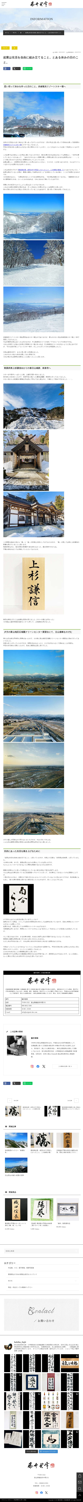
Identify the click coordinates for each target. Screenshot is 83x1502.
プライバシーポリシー (7, 1499)
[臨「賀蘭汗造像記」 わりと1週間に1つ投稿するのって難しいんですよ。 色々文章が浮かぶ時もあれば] (70, 1382)
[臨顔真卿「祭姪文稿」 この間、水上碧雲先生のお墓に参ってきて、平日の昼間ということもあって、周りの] (51, 1363)
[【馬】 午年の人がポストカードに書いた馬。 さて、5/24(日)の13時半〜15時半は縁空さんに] (51, 1439)
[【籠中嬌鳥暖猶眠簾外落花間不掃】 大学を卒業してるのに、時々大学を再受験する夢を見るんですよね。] (70, 1401)
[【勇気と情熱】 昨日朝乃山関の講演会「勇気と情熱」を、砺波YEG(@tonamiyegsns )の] (70, 1363)
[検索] (76, 1251)
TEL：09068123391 (41, 1483)
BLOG (5, 48)
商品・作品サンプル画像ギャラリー (20, 1287)
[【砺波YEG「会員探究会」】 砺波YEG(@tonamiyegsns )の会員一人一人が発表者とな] (51, 1420)
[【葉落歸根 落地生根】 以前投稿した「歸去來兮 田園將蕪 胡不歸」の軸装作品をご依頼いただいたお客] (51, 1382)
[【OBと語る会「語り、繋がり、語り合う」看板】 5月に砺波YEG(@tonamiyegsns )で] (13, 1401)
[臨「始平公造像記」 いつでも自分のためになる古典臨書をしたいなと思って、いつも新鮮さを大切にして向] (70, 1439)
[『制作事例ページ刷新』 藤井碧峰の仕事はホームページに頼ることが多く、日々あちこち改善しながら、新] (51, 1401)
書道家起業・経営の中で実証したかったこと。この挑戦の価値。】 (41, 170)
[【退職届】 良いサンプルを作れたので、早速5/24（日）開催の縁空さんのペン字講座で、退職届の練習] (13, 1439)
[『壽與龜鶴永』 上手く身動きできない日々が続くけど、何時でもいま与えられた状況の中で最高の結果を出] (32, 1439)
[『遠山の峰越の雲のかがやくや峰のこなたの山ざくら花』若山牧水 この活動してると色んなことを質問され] (32, 1401)
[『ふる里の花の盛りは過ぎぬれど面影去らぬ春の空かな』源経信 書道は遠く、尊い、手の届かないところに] (13, 1363)
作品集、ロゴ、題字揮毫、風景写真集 (21, 1268)
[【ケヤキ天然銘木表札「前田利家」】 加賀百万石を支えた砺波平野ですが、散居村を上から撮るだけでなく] (70, 1420)
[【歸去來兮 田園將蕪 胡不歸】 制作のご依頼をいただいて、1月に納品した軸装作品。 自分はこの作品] (13, 1420)
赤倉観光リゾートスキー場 (12, 145)
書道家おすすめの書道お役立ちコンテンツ (22, 1274)
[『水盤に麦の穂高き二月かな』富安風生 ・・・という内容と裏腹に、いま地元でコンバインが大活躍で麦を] (32, 1420)
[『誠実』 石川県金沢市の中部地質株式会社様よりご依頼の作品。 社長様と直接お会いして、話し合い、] (32, 1382)
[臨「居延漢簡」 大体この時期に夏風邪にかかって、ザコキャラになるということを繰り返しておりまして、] (32, 1363)
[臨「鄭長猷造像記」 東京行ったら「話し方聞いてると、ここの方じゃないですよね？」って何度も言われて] (13, 1382)
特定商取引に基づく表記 (20, 1499)
